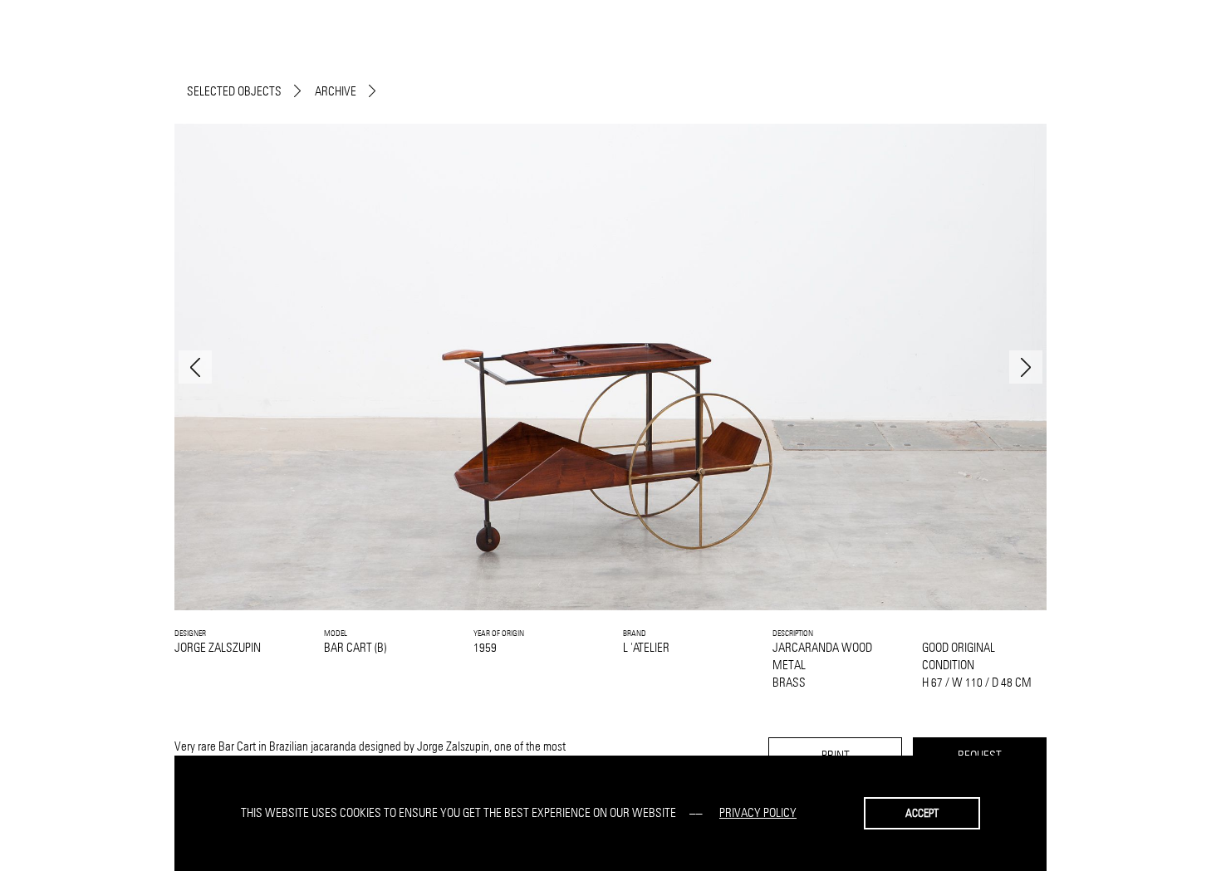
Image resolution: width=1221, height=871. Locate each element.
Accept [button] (922, 813)
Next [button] (1025, 367)
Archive (335, 91)
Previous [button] (195, 367)
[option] (610, 367)
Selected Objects (234, 91)
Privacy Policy (758, 812)
